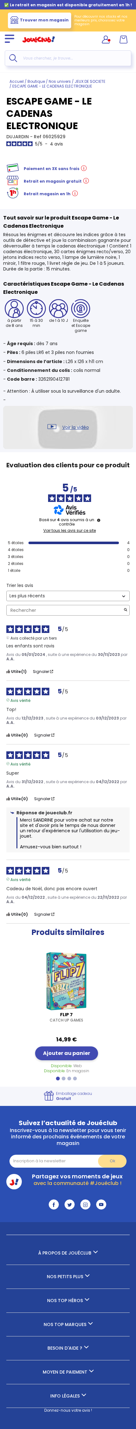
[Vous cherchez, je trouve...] (13, 58)
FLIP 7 (66, 1017)
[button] (58, 1078)
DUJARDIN (18, 137)
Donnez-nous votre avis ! (68, 1410)
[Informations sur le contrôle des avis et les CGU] (98, 520)
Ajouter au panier (66, 1053)
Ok (112, 1161)
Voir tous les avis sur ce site (69, 530)
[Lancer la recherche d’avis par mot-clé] (125, 610)
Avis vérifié (20, 700)
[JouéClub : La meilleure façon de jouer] (38, 45)
